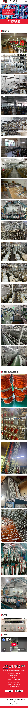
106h (17, 703)
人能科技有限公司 (9, 2)
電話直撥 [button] (10, 691)
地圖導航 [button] (19, 691)
